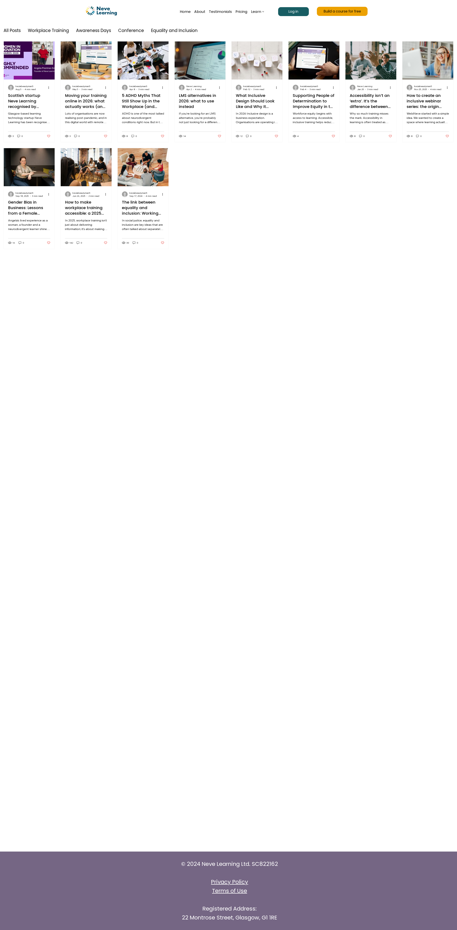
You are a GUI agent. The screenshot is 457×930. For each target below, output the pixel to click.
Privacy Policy (229, 882)
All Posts (12, 30)
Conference (131, 30)
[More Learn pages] (263, 12)
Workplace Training (48, 30)
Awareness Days (93, 30)
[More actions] (50, 87)
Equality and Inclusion (174, 30)
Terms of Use (229, 891)
